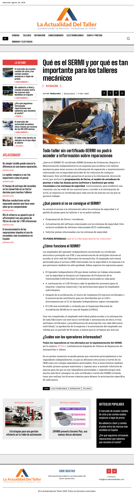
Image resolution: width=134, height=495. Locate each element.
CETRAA (61, 346)
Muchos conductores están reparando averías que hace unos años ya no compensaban (19, 203)
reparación (75, 388)
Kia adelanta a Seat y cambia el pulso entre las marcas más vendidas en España (25, 91)
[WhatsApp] (122, 93)
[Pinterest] (116, 93)
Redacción (55, 93)
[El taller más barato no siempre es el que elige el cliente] (8, 141)
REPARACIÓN (8, 170)
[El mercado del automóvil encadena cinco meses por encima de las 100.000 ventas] (8, 125)
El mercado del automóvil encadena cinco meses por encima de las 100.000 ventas (26, 125)
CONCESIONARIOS (21, 82)
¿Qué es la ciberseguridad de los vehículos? (88, 238)
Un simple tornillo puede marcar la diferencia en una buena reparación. (20, 165)
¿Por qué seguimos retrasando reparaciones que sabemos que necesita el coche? (25, 108)
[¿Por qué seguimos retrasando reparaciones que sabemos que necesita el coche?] (8, 107)
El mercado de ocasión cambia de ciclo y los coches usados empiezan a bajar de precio (25, 74)
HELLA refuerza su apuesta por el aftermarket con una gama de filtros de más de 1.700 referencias (20, 218)
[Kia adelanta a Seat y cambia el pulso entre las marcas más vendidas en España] (8, 91)
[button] (128, 38)
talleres (87, 388)
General (19, 116)
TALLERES (19, 146)
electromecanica (59, 388)
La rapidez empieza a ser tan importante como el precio (16, 176)
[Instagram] (114, 471)
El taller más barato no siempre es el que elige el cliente (25, 140)
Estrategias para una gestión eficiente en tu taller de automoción (23, 433)
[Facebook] (104, 93)
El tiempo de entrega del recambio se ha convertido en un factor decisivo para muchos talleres (19, 189)
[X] (110, 93)
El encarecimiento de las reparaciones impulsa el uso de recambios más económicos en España (18, 234)
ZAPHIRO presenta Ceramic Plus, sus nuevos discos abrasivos (70, 433)
